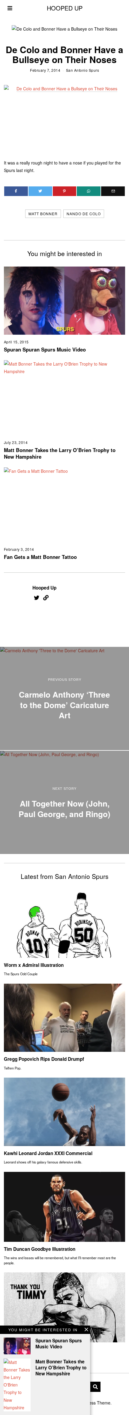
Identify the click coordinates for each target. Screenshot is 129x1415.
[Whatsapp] (88, 191)
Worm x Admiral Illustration (34, 965)
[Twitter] (40, 191)
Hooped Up (44, 587)
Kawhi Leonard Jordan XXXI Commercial (48, 1153)
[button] (95, 1387)
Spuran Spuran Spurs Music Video (45, 349)
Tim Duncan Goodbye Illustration (39, 1249)
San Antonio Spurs (82, 70)
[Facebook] (16, 191)
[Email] (113, 191)
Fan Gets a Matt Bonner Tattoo (40, 556)
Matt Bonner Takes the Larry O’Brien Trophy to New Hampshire (60, 453)
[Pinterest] (64, 191)
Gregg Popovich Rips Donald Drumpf (44, 1059)
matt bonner (43, 213)
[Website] (46, 597)
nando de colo (84, 213)
